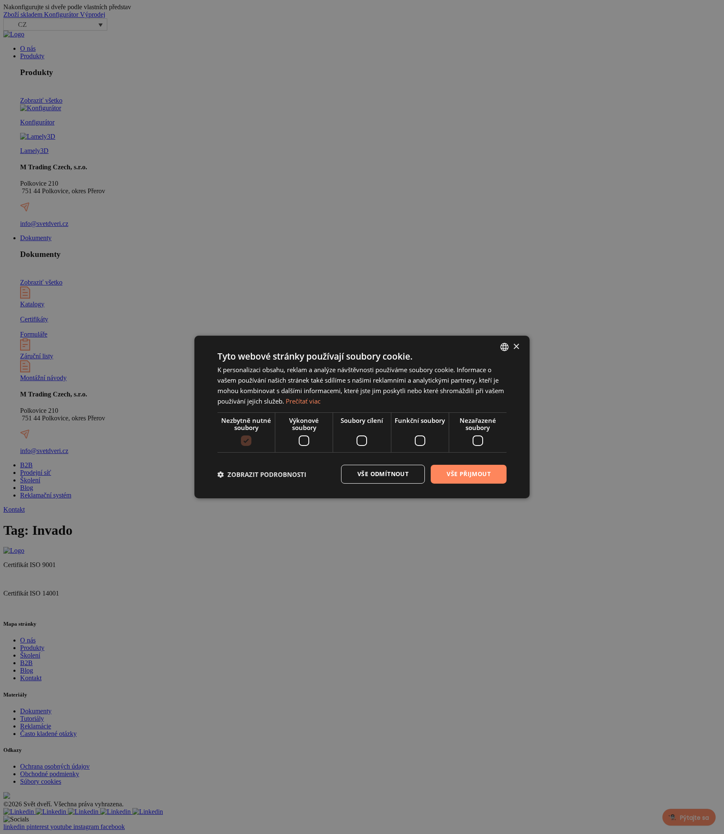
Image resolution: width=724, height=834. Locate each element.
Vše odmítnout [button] (383, 474)
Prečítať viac (303, 401)
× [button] (516, 346)
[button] (261, 474)
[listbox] (504, 347)
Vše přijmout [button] (469, 474)
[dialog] (362, 417)
